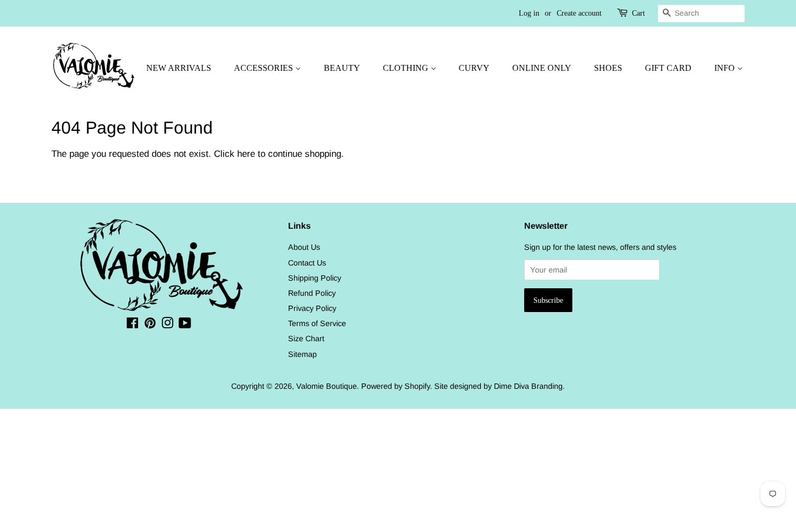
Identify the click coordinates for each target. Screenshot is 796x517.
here (246, 154)
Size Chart (306, 338)
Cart (638, 13)
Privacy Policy (312, 308)
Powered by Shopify (395, 386)
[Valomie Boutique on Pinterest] (150, 325)
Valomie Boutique (326, 386)
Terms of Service (317, 323)
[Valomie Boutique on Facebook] (132, 325)
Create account (579, 13)
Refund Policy (312, 293)
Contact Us (307, 262)
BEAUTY (342, 67)
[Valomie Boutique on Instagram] (167, 325)
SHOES (608, 67)
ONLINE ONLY (541, 67)
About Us (304, 247)
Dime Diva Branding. (529, 386)
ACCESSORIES (264, 67)
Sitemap (302, 354)
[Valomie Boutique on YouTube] (185, 325)
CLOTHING (406, 67)
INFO (725, 67)
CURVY (474, 67)
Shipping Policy (314, 278)
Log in (529, 13)
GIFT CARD (668, 67)
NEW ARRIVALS (178, 67)
